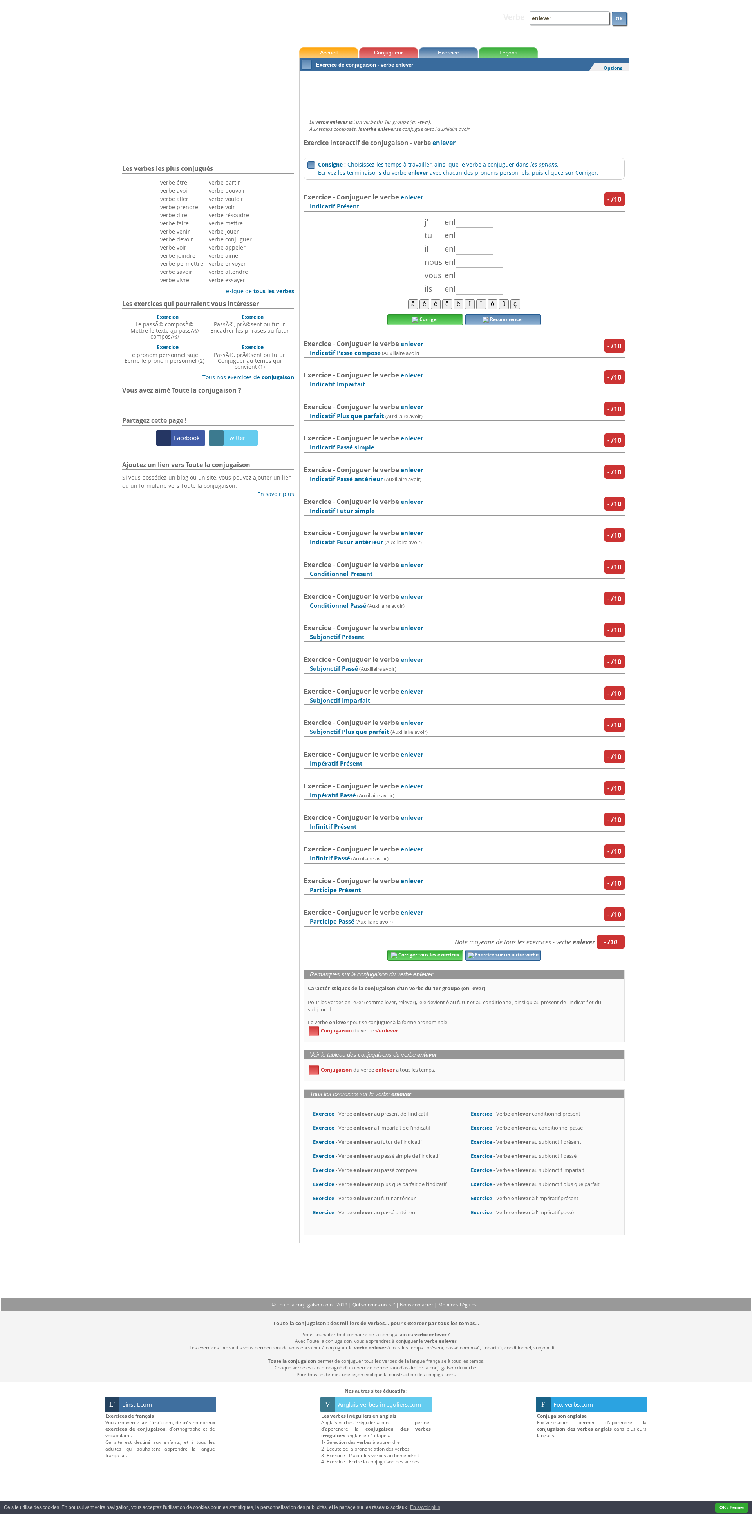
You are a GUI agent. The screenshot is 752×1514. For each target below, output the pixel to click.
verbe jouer (224, 231)
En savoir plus (272, 494)
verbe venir (175, 231)
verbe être (173, 182)
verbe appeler (227, 247)
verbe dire (173, 215)
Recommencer (506, 319)
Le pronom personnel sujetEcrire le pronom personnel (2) (164, 353)
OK (619, 18)
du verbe (355, 1030)
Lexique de (255, 291)
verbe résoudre (229, 215)
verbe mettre (226, 223)
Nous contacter (417, 1304)
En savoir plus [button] (425, 1507)
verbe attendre (228, 271)
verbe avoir (175, 190)
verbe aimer (224, 255)
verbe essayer (227, 280)
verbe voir (173, 247)
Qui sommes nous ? (374, 1304)
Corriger (428, 319)
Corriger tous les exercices (428, 954)
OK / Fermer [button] (731, 1507)
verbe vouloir (226, 199)
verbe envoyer (227, 263)
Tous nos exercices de (245, 377)
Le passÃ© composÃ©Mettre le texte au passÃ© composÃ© (164, 326)
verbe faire (174, 223)
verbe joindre (177, 255)
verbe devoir (176, 239)
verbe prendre (179, 207)
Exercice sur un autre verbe (506, 954)
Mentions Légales (458, 1304)
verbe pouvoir (227, 190)
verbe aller (174, 199)
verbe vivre (174, 280)
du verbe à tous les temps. (373, 1069)
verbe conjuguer (230, 239)
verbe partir (224, 182)
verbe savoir (176, 271)
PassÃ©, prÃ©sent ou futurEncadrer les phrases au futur (249, 323)
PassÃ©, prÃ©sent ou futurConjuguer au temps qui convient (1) (249, 356)
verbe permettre (181, 263)
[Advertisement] (464, 92)
